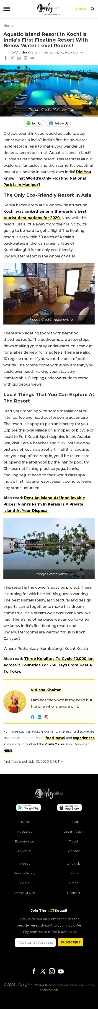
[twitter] (12, 58)
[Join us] (35, 123)
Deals (24, 883)
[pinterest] (25, 58)
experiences (84, 738)
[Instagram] (51, 971)
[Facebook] (34, 971)
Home (8, 26)
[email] (32, 58)
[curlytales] (49, 798)
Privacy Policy (24, 873)
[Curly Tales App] (28, 808)
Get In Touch (73, 831)
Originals (73, 863)
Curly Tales (54, 744)
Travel (73, 841)
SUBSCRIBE (70, 942)
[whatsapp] (19, 58)
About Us (24, 831)
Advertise (24, 851)
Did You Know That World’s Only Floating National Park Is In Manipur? (47, 178)
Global (81, 9)
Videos (24, 863)
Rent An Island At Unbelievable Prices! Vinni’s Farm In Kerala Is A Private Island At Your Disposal (44, 504)
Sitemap (73, 851)
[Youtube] (60, 971)
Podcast (73, 893)
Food (73, 822)
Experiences (24, 841)
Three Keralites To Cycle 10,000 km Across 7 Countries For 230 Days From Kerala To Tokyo (48, 665)
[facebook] (6, 58)
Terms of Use (24, 893)
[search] (92, 9)
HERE (7, 751)
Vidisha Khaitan (27, 52)
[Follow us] (60, 123)
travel (60, 738)
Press (73, 883)
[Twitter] (43, 971)
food (49, 738)
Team (73, 873)
